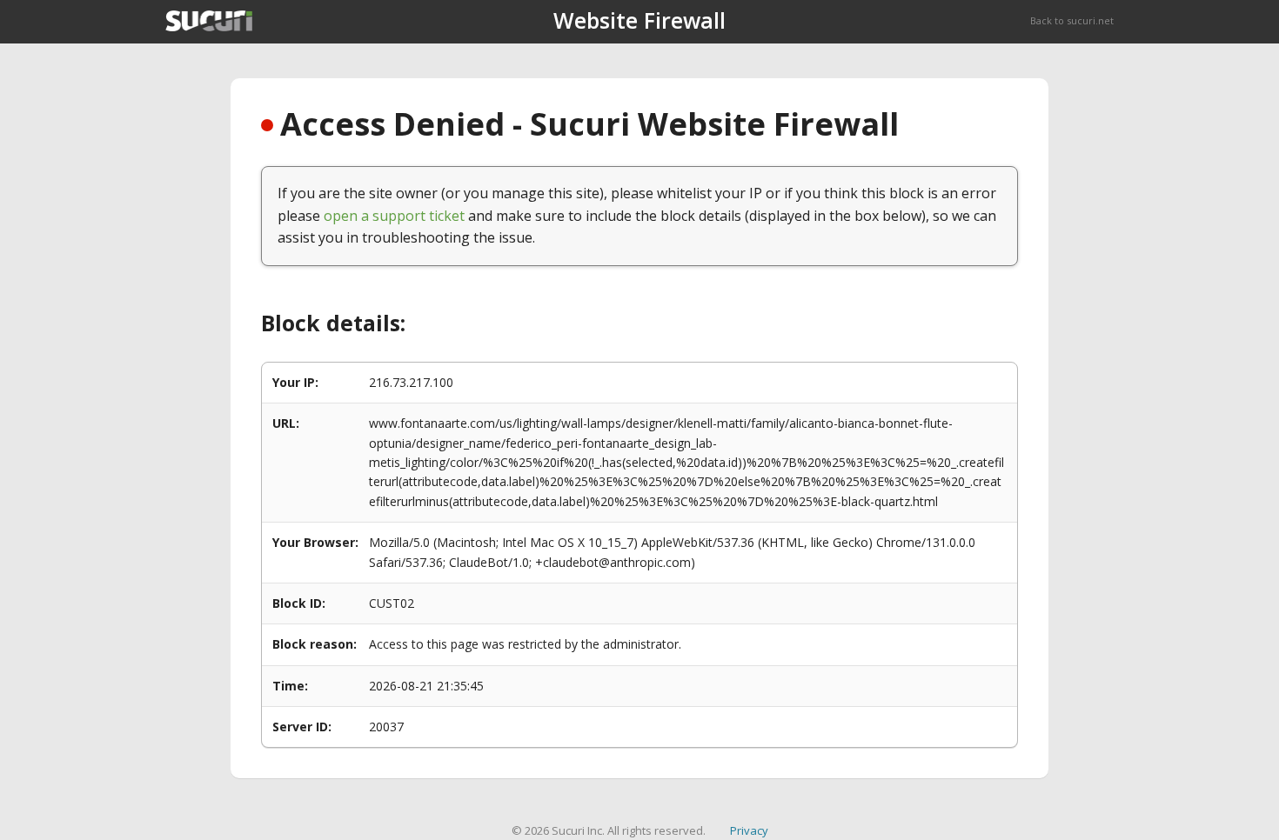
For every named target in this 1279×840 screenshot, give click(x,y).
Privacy (749, 830)
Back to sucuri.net (1072, 20)
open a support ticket (394, 215)
